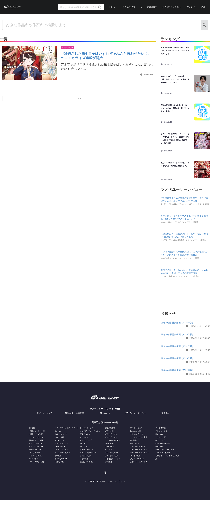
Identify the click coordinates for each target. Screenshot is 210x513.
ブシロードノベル (61, 443)
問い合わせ (105, 413)
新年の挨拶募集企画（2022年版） (177, 370)
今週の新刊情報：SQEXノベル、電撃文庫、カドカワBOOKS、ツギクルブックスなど (175, 51)
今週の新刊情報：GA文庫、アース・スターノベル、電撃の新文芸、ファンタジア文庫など (175, 108)
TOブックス (59, 462)
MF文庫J (133, 440)
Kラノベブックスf (36, 446)
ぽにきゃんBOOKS (112, 440)
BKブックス (33, 459)
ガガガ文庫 (109, 431)
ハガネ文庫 (84, 459)
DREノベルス (85, 434)
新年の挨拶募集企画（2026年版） (177, 322)
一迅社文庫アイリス (112, 459)
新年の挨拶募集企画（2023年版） (177, 358)
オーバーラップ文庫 (137, 446)
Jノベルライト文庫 (162, 453)
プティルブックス (137, 434)
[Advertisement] (185, 295)
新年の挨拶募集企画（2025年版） (177, 334)
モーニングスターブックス (165, 449)
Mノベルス (159, 434)
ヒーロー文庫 (160, 437)
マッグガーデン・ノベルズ (90, 431)
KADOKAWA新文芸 (162, 443)
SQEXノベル (59, 440)
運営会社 (165, 413)
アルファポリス (136, 428)
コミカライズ (128, 7)
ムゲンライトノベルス (138, 462)
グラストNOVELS (137, 459)
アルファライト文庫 (62, 453)
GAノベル (83, 446)
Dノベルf (58, 431)
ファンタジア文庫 (112, 456)
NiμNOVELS (109, 443)
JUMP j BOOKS (60, 446)
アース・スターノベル (88, 453)
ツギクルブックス (86, 428)
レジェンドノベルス (62, 449)
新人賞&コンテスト (171, 7)
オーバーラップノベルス (139, 449)
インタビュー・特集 (195, 7)
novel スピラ (110, 446)
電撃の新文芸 (110, 428)
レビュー (113, 7)
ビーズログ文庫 (86, 456)
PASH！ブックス (61, 434)
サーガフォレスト (86, 449)
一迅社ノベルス (35, 449)
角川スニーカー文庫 (37, 431)
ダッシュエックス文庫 (138, 437)
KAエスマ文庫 (135, 431)
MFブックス (134, 443)
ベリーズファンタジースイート (66, 428)
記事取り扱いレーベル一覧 (105, 422)
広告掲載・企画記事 (74, 413)
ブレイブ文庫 (135, 456)
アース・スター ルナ (37, 437)
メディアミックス (67, 48)
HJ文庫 (32, 428)
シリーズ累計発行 (148, 7)
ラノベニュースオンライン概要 (105, 408)
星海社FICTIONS (86, 462)
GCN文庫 (108, 462)
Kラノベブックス (35, 443)
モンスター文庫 (161, 431)
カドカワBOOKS (61, 459)
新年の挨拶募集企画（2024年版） (177, 346)
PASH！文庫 (59, 437)
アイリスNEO (34, 453)
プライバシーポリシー (135, 413)
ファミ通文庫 (160, 428)
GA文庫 (83, 443)
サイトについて (44, 413)
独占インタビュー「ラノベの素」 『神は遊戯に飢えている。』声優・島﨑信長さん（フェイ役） (175, 79)
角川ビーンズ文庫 (36, 434)
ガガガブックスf (111, 437)
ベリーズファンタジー (37, 462)
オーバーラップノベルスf (139, 453)
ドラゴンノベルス (36, 456)
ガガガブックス (111, 434)
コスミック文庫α (111, 453)
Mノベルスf (84, 437)
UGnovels (159, 446)
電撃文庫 (58, 456)
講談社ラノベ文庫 (36, 440)
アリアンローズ (86, 440)
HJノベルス (109, 449)
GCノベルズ (160, 440)
